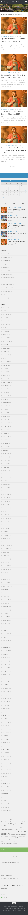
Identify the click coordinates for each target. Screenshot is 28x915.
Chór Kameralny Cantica (16, 820)
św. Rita (12, 843)
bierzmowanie (4, 820)
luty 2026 (4, 328)
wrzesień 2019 (5, 589)
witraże (24, 840)
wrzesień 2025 (5, 345)
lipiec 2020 (4, 555)
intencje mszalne (15, 823)
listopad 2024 (5, 379)
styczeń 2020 (5, 576)
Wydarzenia (5, 298)
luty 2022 (4, 491)
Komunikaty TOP (6, 274)
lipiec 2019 (4, 596)
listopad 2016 (5, 705)
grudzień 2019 (5, 579)
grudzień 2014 (5, 783)
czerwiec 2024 (5, 396)
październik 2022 (6, 464)
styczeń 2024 (5, 413)
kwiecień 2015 (5, 770)
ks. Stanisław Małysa (21, 829)
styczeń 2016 (5, 739)
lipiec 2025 (4, 351)
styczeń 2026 (5, 331)
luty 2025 (4, 368)
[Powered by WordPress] (9, 910)
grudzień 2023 (5, 416)
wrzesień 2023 (5, 426)
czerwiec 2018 (5, 640)
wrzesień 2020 (5, 549)
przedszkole (23, 836)
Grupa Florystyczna (4, 824)
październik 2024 (6, 382)
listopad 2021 (5, 501)
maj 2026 (4, 317)
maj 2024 (4, 399)
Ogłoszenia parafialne (7, 36)
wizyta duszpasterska (8, 841)
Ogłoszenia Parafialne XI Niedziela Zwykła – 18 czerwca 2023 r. (13, 76)
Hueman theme (22, 910)
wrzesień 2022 (5, 467)
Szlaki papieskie (6, 291)
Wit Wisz (2, 841)
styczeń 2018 (5, 657)
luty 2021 (4, 532)
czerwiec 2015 (5, 763)
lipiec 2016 (4, 719)
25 (25, 192)
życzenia (15, 843)
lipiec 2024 (4, 392)
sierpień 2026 (5, 307)
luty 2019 (4, 613)
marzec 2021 (5, 528)
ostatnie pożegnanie (22, 834)
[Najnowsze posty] (5, 203)
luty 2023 (4, 450)
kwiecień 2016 (5, 729)
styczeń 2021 (5, 535)
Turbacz (11, 840)
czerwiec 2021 (5, 518)
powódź (19, 836)
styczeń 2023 (5, 453)
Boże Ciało (10, 820)
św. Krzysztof (8, 843)
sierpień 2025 (5, 348)
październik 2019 (6, 586)
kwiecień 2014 (5, 810)
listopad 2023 (5, 419)
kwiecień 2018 (5, 647)
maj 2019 (4, 603)
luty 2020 (4, 572)
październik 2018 (6, 627)
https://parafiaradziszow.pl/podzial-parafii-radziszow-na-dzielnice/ (11, 865)
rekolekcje (3, 838)
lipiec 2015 (4, 759)
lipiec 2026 (4, 311)
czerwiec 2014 (5, 804)
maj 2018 (4, 644)
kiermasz (25, 826)
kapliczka (11, 826)
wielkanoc (18, 840)
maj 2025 (4, 358)
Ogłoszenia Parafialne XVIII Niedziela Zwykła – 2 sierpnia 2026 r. (16, 242)
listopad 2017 (5, 664)
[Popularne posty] (14, 203)
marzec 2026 (5, 324)
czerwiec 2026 (5, 314)
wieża (22, 840)
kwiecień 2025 (5, 362)
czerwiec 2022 (5, 477)
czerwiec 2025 (5, 355)
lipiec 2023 (4, 433)
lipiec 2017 (4, 678)
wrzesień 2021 (5, 508)
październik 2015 (6, 749)
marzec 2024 (5, 406)
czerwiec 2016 (5, 722)
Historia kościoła (6, 257)
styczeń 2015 (5, 780)
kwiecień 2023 (5, 443)
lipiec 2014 (4, 800)
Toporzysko (7, 840)
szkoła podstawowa (10, 838)
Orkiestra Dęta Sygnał (14, 834)
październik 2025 (6, 341)
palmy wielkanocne (6, 836)
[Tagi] (22, 203)
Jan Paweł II (5, 267)
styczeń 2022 (5, 494)
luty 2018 (4, 654)
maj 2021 (4, 521)
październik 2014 (6, 790)
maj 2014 (4, 807)
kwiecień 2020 (5, 566)
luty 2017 (4, 695)
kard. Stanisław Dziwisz (18, 826)
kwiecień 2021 (5, 525)
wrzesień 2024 (5, 385)
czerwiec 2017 (5, 681)
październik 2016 (6, 708)
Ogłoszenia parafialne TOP (14, 207)
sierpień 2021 (5, 511)
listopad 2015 (5, 746)
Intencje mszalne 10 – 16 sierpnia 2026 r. (17, 234)
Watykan (14, 840)
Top (3, 294)
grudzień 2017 (5, 661)
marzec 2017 (5, 691)
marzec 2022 (5, 487)
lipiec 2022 (4, 474)
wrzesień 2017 (5, 671)
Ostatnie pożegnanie (7, 284)
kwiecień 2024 (5, 402)
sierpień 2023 (5, 430)
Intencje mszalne (6, 260)
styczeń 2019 (5, 617)
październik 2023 (6, 423)
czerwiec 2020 (5, 559)
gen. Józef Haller (10, 821)
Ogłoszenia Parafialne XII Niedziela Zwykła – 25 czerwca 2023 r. (13, 39)
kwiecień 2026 (5, 321)
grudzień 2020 (5, 538)
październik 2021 (6, 504)
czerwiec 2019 (5, 600)
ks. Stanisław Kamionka (13, 829)
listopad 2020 (5, 542)
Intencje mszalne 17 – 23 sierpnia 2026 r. (17, 218)
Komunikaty (5, 271)
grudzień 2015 (5, 742)
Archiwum (4, 254)
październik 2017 (6, 668)
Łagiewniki (15, 841)
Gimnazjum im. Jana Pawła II (19, 822)
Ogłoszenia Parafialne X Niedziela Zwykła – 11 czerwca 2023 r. (12, 112)
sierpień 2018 (5, 634)
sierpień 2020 (5, 552)
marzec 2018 (5, 651)
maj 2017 (4, 685)
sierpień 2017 (5, 674)
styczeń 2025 (5, 372)
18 (25, 190)
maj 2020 (4, 562)
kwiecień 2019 (5, 606)
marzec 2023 (5, 447)
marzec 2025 (5, 365)
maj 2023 (4, 440)
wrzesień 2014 (5, 793)
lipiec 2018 (4, 637)
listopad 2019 (5, 583)
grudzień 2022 (5, 457)
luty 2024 (4, 409)
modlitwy (2, 832)
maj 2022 (4, 481)
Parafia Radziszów (6, 288)
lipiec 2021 (4, 515)
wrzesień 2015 (5, 753)
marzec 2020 (5, 569)
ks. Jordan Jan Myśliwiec (19, 828)
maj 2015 (4, 766)
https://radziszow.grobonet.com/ (9, 857)
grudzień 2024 (5, 375)
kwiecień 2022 (5, 484)
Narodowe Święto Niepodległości (10, 832)
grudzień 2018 (5, 620)
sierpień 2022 (5, 470)
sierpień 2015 (5, 756)
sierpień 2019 (5, 593)
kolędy (2, 827)
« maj (2, 197)
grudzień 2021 (5, 498)
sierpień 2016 (5, 715)
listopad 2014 (5, 787)
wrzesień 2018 (5, 630)
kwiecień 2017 (5, 688)
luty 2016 (4, 736)
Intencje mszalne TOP (13, 215)
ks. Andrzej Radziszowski (8, 827)
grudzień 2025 (5, 334)
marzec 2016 (5, 732)
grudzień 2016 (5, 702)
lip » (5, 197)
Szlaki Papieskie (19, 838)
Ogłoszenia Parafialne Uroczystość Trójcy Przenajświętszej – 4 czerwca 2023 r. (13, 150)
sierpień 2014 (5, 797)
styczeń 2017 (5, 698)
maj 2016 (4, 725)
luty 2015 (4, 776)
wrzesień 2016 (5, 712)
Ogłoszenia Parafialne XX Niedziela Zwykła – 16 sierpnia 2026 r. (16, 210)
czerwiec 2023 (5, 436)
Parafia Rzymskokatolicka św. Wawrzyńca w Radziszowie (11, 2)
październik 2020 (6, 545)
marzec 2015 (5, 773)
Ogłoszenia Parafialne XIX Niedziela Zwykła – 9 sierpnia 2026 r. (16, 226)
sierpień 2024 (5, 389)
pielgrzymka (14, 836)
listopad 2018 (5, 623)
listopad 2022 (5, 460)
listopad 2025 (5, 338)
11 (25, 188)
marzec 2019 (5, 610)
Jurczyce (7, 826)
